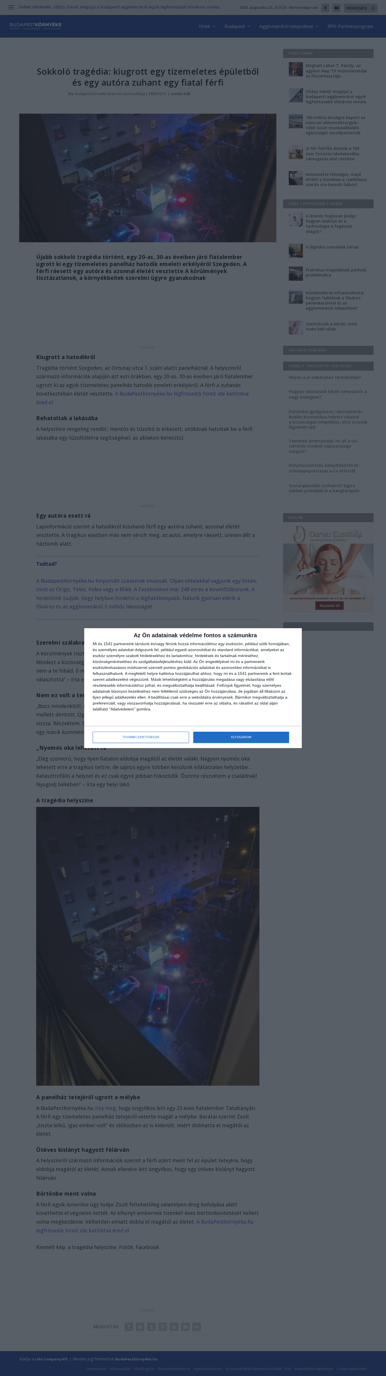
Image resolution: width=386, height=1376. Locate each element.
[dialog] (193, 688)
